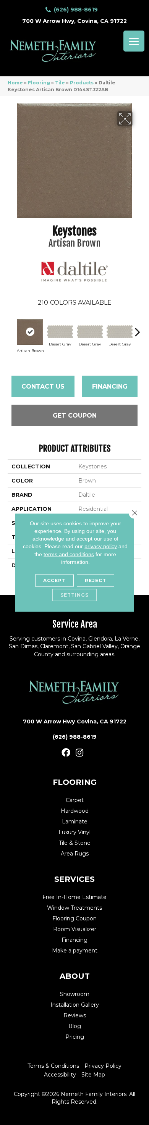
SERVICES (74, 879)
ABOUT (75, 976)
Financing (110, 386)
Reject (95, 580)
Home (15, 83)
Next (137, 328)
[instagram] (79, 753)
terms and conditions (69, 554)
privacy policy (100, 546)
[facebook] (66, 753)
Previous (11, 328)
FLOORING (75, 782)
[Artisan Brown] (30, 332)
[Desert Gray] (60, 331)
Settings (74, 595)
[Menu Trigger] (133, 41)
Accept (54, 580)
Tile (60, 83)
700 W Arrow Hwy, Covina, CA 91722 (74, 21)
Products (82, 83)
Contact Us (43, 386)
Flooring (39, 83)
